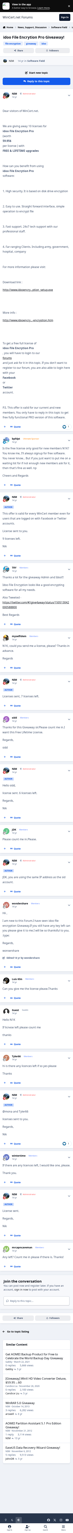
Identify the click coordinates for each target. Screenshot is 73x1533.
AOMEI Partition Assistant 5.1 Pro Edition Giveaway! (33, 1425)
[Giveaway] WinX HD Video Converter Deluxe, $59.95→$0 (35, 1380)
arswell (9, 1414)
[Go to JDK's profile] (6, 831)
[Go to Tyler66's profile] (6, 1058)
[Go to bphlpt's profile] (6, 440)
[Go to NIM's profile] (5, 61)
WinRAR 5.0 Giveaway (20, 1403)
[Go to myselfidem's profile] (6, 638)
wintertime (19, 1155)
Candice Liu (11, 1386)
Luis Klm (17, 979)
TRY (14, 567)
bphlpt (16, 438)
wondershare (20, 903)
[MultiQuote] (4, 427)
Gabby (8, 1361)
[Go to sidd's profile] (6, 719)
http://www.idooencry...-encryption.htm (28, 320)
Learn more (7, 6)
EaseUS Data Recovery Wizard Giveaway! (32, 1448)
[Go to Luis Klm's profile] (6, 981)
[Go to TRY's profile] (6, 569)
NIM (11, 61)
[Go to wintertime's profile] (6, 1157)
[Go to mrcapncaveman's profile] (6, 1249)
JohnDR (9, 1458)
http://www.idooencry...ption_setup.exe (28, 290)
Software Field (36, 61)
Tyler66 (16, 1056)
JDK (14, 829)
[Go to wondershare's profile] (6, 905)
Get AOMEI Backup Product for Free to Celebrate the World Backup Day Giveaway (34, 1356)
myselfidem (19, 636)
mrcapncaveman (22, 1247)
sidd (14, 717)
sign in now (21, 1289)
